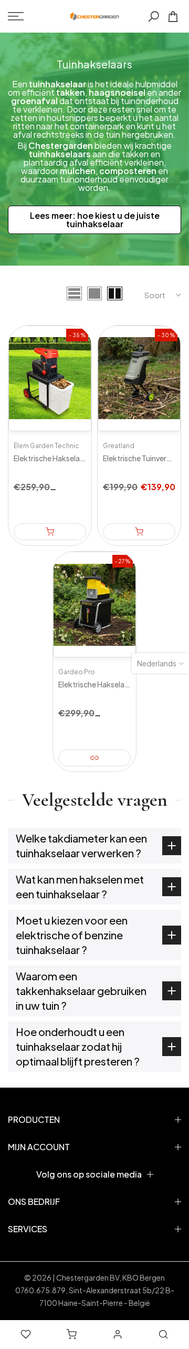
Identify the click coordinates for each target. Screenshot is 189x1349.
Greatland (118, 446)
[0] (173, 16)
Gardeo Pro (76, 672)
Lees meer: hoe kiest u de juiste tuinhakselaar (95, 219)
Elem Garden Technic (46, 446)
